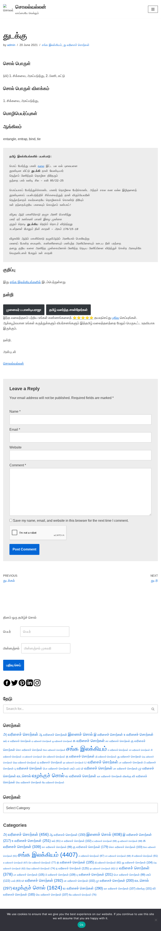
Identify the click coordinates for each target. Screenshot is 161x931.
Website (15, 447)
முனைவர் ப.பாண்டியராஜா (23, 310)
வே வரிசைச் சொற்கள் (53, 782)
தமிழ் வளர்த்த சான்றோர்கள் (68, 310)
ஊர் (5, 741)
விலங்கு (127, 776)
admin (11, 45)
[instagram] (37, 682)
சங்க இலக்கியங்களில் (25, 282)
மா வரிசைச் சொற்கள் (125, 768)
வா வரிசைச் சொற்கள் (109, 776)
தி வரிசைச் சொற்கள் (106, 756)
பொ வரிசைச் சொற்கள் (56, 768)
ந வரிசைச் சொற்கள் (49, 762)
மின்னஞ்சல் (11, 648)
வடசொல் (24, 776)
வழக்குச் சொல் (48, 775)
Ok (81, 924)
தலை (41, 166)
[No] (156, 920)
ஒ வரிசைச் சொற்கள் (62, 741)
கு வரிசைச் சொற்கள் (90, 847)
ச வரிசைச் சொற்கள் (118, 749)
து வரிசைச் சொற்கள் (76, 45)
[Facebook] (7, 682)
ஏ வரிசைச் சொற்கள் (41, 741)
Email (14, 429)
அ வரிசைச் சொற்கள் (20, 734)
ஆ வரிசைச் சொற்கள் (53, 734)
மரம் (72, 768)
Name (15, 411)
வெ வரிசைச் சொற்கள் (28, 782)
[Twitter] (14, 682)
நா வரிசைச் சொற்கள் (73, 762)
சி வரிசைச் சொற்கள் (145, 855)
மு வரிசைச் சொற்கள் (115, 880)
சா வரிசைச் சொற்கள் (139, 750)
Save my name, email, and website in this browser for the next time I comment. (71, 520)
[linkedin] (29, 682)
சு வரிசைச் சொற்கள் (32, 756)
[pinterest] (22, 682)
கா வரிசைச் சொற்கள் (117, 741)
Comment (17, 465)
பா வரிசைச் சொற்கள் (131, 762)
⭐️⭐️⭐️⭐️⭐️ (83, 317)
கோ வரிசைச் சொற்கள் (54, 750)
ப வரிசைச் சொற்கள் (101, 762)
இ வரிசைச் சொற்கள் (108, 734)
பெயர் (11, 631)
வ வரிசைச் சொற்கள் (80, 776)
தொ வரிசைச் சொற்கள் (24, 762)
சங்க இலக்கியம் (52, 45)
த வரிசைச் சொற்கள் (80, 756)
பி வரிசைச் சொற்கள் (60, 874)
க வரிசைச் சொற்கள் (89, 741)
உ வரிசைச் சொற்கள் (138, 735)
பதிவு (115, 317)
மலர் (78, 768)
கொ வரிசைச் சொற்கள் (29, 749)
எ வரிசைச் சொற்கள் (19, 741)
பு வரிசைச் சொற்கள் (28, 768)
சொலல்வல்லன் (13, 363)
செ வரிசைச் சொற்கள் (54, 756)
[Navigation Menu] (153, 9)
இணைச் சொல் (80, 734)
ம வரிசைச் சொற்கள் (96, 768)
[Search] (153, 708)
